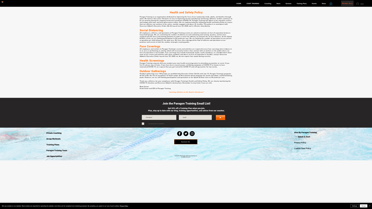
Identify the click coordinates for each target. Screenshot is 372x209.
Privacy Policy (300, 142)
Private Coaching (54, 133)
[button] (331, 4)
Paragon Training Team (56, 150)
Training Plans (52, 144)
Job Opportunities (54, 156)
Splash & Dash (304, 137)
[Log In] (357, 4)
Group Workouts (53, 139)
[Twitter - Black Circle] (185, 133)
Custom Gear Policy (302, 148)
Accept (364, 206)
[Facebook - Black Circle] (179, 133)
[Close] (370, 205)
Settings (354, 206)
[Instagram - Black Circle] (192, 133)
